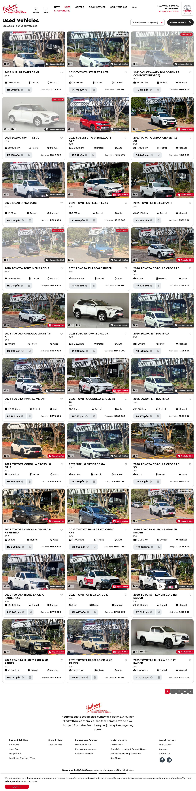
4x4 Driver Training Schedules (126, 753)
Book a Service (83, 744)
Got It (17, 786)
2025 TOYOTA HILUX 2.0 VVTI (152, 203)
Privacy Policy (12, 781)
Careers (163, 749)
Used (67, 7)
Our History (165, 744)
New (57, 7)
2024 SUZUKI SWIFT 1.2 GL (22, 72)
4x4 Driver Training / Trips (22, 758)
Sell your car (15, 753)
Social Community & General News (128, 749)
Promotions (117, 744)
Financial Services (84, 753)
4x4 (134, 7)
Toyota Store (55, 744)
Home (36, 12)
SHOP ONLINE (62, 10)
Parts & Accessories (85, 749)
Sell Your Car (119, 7)
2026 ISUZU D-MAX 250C (21, 203)
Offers (79, 7)
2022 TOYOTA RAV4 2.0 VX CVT (25, 398)
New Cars (14, 744)
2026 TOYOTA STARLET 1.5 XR (88, 203)
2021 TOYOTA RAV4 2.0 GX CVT (89, 333)
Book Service (97, 7)
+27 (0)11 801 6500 (169, 11)
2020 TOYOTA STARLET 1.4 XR (89, 72)
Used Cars (14, 749)
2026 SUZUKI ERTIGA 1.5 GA (151, 333)
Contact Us (164, 753)
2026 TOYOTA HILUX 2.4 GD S (88, 594)
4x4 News (116, 758)
